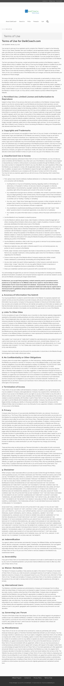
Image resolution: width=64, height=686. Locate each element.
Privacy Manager (13, 682)
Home (3, 29)
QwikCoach (28, 682)
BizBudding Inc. (51, 682)
